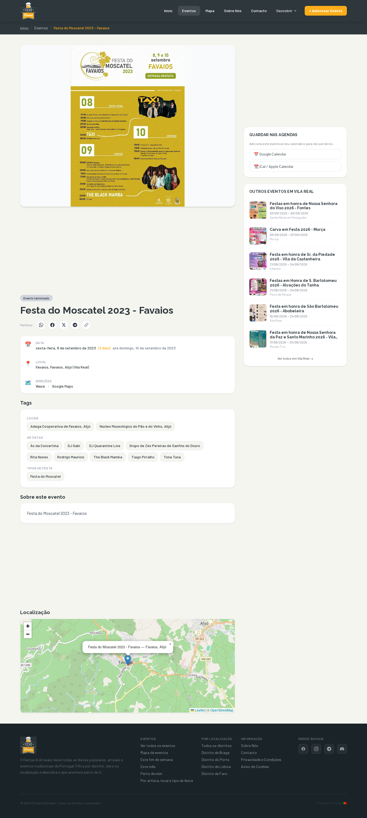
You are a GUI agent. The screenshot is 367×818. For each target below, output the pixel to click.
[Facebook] (52, 325)
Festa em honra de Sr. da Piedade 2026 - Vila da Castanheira (302, 256)
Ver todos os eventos (158, 745)
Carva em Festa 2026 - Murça (297, 229)
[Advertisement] (127, 250)
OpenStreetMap (221, 710)
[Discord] (342, 749)
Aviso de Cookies (255, 766)
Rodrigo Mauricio (70, 457)
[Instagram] (316, 749)
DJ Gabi (74, 445)
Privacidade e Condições (261, 759)
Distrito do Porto (215, 759)
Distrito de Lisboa (216, 766)
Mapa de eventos (154, 752)
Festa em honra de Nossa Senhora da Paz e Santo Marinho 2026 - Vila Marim (303, 337)
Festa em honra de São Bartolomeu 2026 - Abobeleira (304, 308)
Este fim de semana (157, 759)
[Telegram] (75, 325)
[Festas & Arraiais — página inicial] (28, 10)
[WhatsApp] (41, 325)
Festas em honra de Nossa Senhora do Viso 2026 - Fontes (303, 205)
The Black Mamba (107, 457)
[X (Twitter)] (63, 325)
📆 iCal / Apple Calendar (274, 166)
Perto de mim (151, 773)
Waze (40, 386)
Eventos (189, 10)
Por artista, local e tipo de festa (167, 780)
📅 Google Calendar (270, 154)
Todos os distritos (217, 745)
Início (168, 10)
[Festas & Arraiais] (28, 745)
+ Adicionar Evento (326, 10)
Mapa (210, 10)
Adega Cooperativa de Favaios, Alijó (60, 426)
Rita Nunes (39, 457)
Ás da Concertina (44, 445)
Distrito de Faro (214, 773)
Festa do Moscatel (45, 476)
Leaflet (199, 710)
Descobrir (284, 10)
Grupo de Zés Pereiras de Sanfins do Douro (164, 445)
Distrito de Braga (215, 752)
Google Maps (62, 386)
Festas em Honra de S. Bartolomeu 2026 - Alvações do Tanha (303, 282)
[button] (127, 660)
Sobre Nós (233, 10)
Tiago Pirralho (142, 457)
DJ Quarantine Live (104, 445)
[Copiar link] (86, 325)
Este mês (148, 766)
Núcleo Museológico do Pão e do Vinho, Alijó (135, 426)
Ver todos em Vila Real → (295, 358)
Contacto (259, 10)
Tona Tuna (172, 457)
